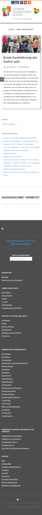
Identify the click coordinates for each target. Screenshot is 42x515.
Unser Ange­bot (7, 295)
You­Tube (5, 473)
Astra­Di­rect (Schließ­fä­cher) (11, 467)
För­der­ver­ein (6, 403)
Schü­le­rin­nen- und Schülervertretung (15, 363)
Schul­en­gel (6, 476)
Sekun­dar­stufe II (7, 382)
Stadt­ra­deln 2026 (9, 153)
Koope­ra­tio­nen (7, 305)
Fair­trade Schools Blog (10, 479)
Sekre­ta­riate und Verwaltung (12, 388)
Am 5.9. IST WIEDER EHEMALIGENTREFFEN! (20, 138)
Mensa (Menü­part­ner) (9, 482)
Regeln (4, 323)
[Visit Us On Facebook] (22, 1)
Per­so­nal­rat (6, 369)
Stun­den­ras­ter (7, 330)
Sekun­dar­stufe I (7, 379)
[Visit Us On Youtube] (25, 1)
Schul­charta (6, 320)
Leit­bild (4, 299)
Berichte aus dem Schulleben (12, 280)
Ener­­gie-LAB (6, 413)
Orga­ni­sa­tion (6, 354)
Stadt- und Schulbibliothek (11, 407)
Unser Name (6, 292)
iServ (3, 461)
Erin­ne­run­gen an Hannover (13, 156)
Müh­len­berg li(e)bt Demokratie (14, 169)
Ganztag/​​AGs (6, 385)
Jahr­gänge (5, 372)
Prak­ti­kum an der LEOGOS (11, 333)
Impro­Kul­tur (6, 410)
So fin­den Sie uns (8, 445)
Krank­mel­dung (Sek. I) (10, 442)
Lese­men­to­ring (7, 416)
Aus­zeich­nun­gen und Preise (12, 308)
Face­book (5, 470)
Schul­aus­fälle (6, 464)
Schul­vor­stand (7, 360)
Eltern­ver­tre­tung (7, 366)
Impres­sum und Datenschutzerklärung (15, 448)
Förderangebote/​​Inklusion (11, 397)
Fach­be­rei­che (6, 375)
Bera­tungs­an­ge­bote (9, 391)
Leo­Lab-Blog (6, 400)
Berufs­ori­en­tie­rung (8, 394)
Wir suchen (6, 336)
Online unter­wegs (8, 326)
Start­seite (5, 277)
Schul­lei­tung (6, 357)
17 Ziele (4, 302)
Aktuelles (25, 67)
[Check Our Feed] (29, 1)
